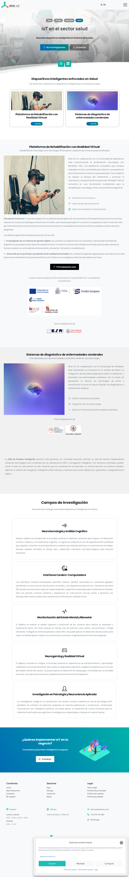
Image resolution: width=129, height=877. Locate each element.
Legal (96, 870)
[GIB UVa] (55, 430)
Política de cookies (70, 870)
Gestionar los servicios (47, 856)
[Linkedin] (68, 64)
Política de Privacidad (85, 870)
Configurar (109, 863)
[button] (121, 842)
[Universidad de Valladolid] (73, 430)
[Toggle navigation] (125, 5)
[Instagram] (61, 64)
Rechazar (81, 863)
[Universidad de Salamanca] (74, 331)
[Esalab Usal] (55, 331)
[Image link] (64, 301)
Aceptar (52, 863)
